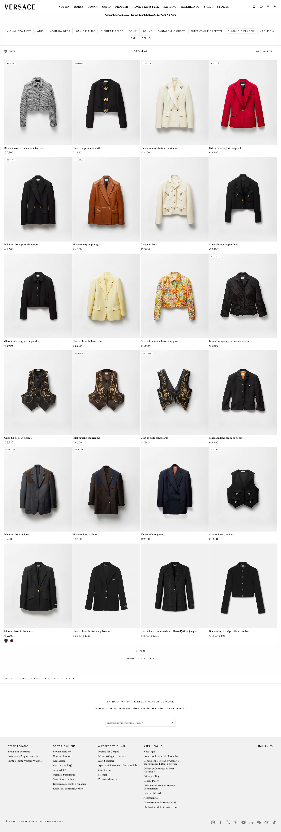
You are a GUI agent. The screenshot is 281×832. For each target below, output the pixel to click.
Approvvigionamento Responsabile (117, 765)
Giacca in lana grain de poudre (21, 341)
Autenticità (59, 770)
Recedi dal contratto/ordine (68, 788)
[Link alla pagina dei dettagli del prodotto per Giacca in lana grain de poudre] (38, 296)
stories (223, 6)
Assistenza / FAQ (62, 765)
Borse (78, 6)
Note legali (150, 751)
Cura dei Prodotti (62, 756)
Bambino (170, 6)
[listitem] (19, 31)
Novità (64, 6)
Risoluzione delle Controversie (161, 807)
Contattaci (59, 760)
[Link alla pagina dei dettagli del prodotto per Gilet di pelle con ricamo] (38, 392)
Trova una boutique (19, 751)
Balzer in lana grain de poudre (226, 148)
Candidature (105, 770)
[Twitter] (228, 822)
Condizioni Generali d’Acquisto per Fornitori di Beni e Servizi (161, 762)
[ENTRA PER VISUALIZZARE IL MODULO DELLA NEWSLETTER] (172, 723)
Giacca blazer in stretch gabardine (91, 631)
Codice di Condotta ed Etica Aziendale (159, 770)
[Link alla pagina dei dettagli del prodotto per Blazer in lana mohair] (38, 489)
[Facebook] (220, 822)
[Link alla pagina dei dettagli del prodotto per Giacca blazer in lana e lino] (106, 296)
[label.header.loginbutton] (268, 6)
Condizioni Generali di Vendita (161, 756)
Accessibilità (151, 797)
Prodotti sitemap (107, 779)
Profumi (121, 6)
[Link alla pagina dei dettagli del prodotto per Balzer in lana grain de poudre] (243, 102)
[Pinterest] (236, 822)
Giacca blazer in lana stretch (20, 631)
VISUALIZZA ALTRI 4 (140, 658)
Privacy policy (151, 776)
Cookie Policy (151, 780)
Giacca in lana (149, 244)
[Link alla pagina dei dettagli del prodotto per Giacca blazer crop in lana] (243, 199)
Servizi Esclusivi (62, 751)
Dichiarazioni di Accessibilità (160, 802)
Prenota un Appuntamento (23, 756)
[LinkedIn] (251, 822)
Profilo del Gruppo (108, 751)
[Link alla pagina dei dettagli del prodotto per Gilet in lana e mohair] (243, 489)
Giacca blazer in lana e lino (87, 341)
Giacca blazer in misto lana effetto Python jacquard (170, 631)
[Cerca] (254, 6)
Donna (92, 6)
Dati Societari (106, 760)
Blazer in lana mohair (16, 534)
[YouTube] (243, 822)
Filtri (13, 51)
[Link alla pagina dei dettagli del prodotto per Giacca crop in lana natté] (106, 102)
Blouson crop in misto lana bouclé (23, 148)
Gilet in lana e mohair (221, 534)
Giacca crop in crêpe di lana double (229, 631)
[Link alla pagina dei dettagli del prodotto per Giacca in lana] (175, 199)
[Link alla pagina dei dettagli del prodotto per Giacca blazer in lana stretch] (38, 586)
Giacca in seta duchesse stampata (159, 341)
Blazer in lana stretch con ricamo (159, 148)
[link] (11, 679)
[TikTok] (274, 822)
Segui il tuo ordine (63, 779)
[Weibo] (266, 822)
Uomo (106, 6)
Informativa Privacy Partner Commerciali (159, 787)
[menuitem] (64, 7)
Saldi (208, 6)
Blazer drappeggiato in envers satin (229, 341)
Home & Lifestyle (145, 6)
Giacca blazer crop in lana (223, 244)
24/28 (140, 651)
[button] (274, 6)
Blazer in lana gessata (153, 534)
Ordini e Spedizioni (64, 774)
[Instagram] (213, 822)
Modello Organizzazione (112, 756)
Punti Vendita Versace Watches (25, 760)
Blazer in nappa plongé (85, 244)
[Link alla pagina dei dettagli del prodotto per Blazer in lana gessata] (175, 489)
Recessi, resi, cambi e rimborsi (69, 783)
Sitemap (102, 774)
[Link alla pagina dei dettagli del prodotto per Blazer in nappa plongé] (106, 199)
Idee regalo (190, 6)
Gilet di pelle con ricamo (18, 437)
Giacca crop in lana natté (86, 148)
